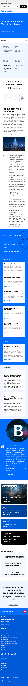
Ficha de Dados (7, 318)
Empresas (7, 16)
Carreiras (3, 647)
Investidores (4, 645)
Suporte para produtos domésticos (8, 641)
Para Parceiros (5, 624)
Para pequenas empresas (7, 619)
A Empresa (3, 665)
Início (2, 16)
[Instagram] (15, 654)
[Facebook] (2, 654)
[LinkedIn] (9, 654)
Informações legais (5, 658)
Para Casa (3, 616)
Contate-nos (4, 667)
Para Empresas (5, 621)
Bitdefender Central (5, 631)
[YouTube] (12, 654)
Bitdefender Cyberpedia (6, 635)
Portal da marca (4, 639)
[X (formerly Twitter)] (5, 654)
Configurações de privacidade (7, 669)
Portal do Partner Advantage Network (9, 637)
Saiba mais (14, 511)
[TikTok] (18, 654)
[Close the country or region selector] (26, 2)
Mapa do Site (4, 663)
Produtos (12, 16)
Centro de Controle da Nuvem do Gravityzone (10, 633)
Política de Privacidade (6, 661)
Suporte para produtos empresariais (9, 643)
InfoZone (3, 649)
